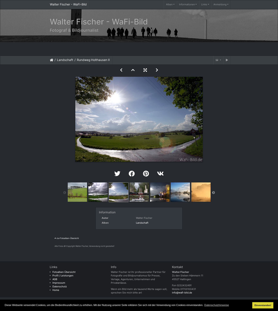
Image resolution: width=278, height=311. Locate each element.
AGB (54, 279)
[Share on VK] (160, 173)
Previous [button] (64, 192)
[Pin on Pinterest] (147, 173)
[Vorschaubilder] (133, 70)
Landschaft (65, 60)
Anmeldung (220, 4)
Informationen (187, 4)
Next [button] (213, 192)
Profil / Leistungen (62, 275)
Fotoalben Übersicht (63, 272)
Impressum (58, 282)
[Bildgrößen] (218, 60)
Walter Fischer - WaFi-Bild (68, 4)
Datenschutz (59, 286)
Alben (169, 4)
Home (55, 290)
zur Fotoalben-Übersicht (67, 238)
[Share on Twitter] (118, 173)
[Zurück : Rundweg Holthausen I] (121, 70)
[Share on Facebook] (132, 173)
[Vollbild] (146, 70)
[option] (77, 192)
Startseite (51, 60)
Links (204, 4)
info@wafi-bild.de (182, 292)
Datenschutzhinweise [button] (216, 305)
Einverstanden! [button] (263, 305)
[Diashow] (227, 60)
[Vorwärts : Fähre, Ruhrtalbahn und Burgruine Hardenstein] (157, 70)
